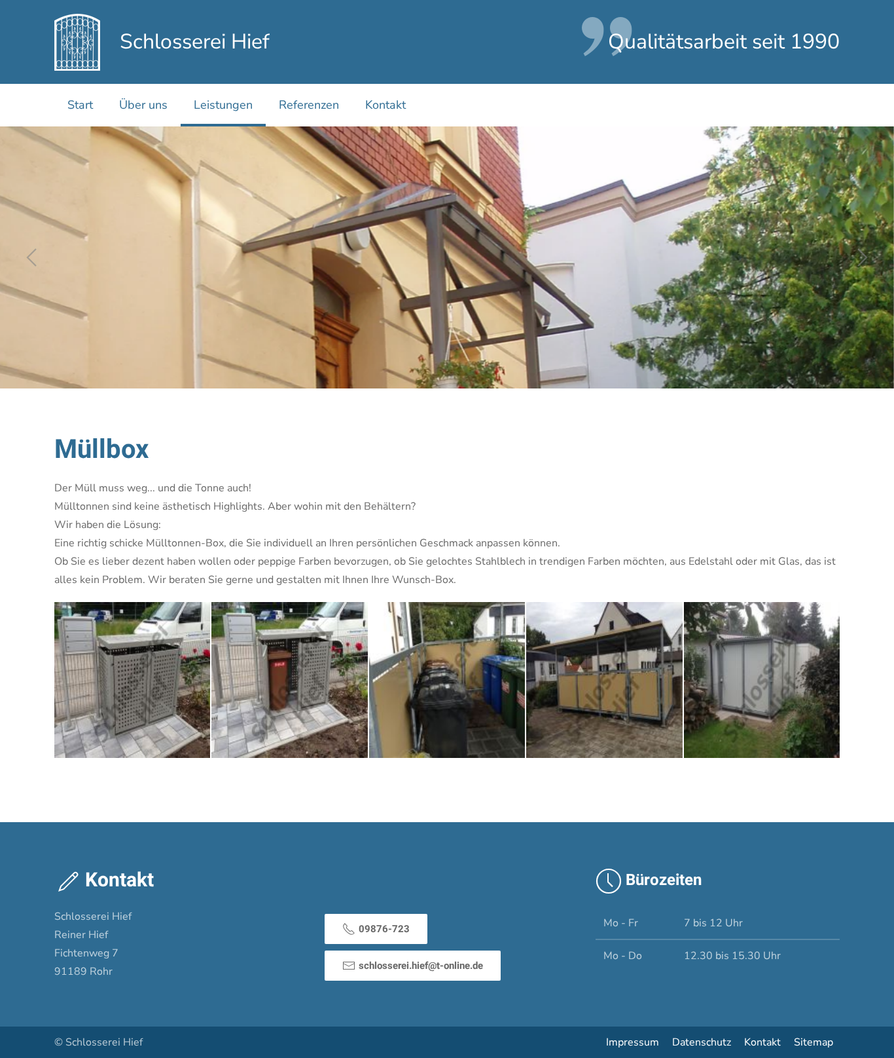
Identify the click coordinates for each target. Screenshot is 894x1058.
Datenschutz (701, 1042)
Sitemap (813, 1042)
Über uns (143, 105)
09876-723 (384, 929)
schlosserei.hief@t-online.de (421, 965)
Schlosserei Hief (195, 42)
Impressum (632, 1042)
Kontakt (385, 105)
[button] (31, 257)
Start (80, 105)
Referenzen (309, 105)
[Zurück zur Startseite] (77, 42)
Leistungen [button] (223, 105)
